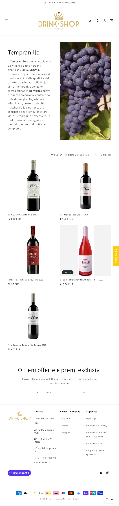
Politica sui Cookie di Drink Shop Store (96, 434)
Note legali (91, 418)
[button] (6, 20)
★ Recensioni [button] (116, 256)
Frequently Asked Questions (95, 452)
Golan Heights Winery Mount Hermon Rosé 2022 (81, 280)
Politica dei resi (94, 443)
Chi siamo (65, 418)
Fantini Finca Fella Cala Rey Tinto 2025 (25, 280)
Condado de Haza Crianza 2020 (74, 215)
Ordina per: (56, 154)
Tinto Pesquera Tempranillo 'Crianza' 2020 (27, 345)
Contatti (64, 425)
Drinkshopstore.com (54, 499)
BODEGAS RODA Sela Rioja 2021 (22, 215)
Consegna (65, 432)
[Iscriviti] (83, 392)
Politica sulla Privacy (96, 425)
